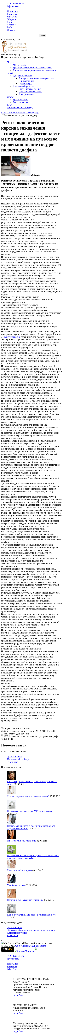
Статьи (10, 97)
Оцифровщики (26, 81)
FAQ (9, 27)
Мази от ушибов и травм (19, 870)
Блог (9, 105)
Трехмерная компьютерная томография (32, 67)
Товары (11, 73)
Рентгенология (20, 102)
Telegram (11, 19)
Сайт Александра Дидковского (30, 946)
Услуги (10, 62)
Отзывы (11, 30)
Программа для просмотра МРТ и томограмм (29, 811)
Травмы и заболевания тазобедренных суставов (31, 930)
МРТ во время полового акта (21, 840)
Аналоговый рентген (23, 86)
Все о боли (12, 935)
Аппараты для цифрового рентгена (36, 78)
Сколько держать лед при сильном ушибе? (28, 796)
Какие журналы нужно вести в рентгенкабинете (31, 914)
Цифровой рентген (22, 75)
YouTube (11, 24)
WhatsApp (12, 16)
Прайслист (12, 11)
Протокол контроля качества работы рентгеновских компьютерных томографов (33, 856)
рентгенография (12, 337)
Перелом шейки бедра (18, 759)
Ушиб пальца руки (16, 885)
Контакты (12, 14)
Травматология (20, 99)
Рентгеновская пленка (30, 89)
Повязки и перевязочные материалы (25, 900)
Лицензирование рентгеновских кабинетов (34, 70)
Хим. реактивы (26, 94)
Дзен (9, 22)
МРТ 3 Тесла (19, 65)
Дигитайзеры (25, 83)
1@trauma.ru (13, 6)
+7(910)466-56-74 (15, 3)
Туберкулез (12, 762)
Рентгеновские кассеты (30, 91)
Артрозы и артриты (17, 933)
